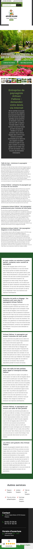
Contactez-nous (9, 63)
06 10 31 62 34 (18, 1)
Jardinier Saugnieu (18, 491)
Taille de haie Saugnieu (27, 492)
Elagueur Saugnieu (9, 491)
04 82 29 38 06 (7, 1)
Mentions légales (25, 545)
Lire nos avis (9, 546)
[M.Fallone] (11, 15)
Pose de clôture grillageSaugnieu (11, 498)
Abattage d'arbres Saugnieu (21, 499)
